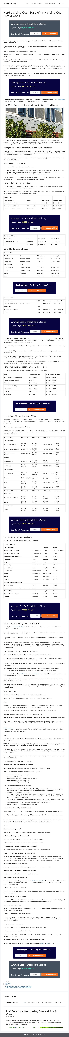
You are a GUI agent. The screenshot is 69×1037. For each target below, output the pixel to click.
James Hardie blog (18, 627)
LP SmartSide (61, 99)
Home (26, 3)
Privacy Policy (60, 3)
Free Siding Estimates (36, 3)
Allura (41, 943)
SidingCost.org (10, 3)
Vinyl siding (23, 674)
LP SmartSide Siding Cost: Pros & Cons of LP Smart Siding (18, 986)
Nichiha (48, 943)
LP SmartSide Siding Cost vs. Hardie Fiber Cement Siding (18, 987)
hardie (6, 984)
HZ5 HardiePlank (8, 728)
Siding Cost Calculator (49, 3)
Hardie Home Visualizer (38, 881)
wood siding (35, 674)
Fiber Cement (8, 983)
